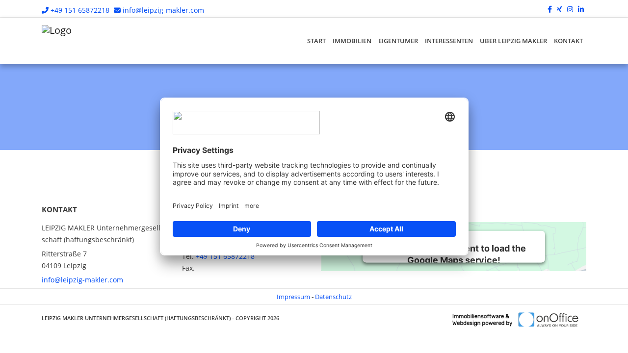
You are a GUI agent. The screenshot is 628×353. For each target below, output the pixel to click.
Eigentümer (398, 40)
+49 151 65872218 (80, 10)
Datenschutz (333, 296)
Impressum (293, 296)
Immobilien (352, 40)
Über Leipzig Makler (513, 40)
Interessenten (449, 40)
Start (316, 40)
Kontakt (568, 40)
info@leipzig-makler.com (163, 10)
